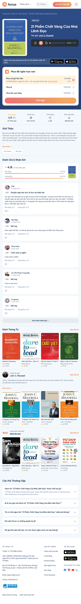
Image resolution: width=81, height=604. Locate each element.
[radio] (40, 80)
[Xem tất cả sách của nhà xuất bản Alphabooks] (5, 433)
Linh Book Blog (49, 561)
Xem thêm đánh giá (39, 320)
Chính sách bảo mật (26, 595)
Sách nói (14, 14)
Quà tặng (47, 570)
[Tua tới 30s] (46, 43)
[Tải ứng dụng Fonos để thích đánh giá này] (6, 237)
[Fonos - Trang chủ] (9, 4)
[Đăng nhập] (76, 4)
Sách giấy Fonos (50, 565)
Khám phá (24, 4)
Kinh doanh (23, 14)
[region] (40, 117)
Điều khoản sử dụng (9, 595)
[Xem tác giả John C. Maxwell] (5, 375)
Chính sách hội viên (51, 551)
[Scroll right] (76, 346)
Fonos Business (49, 575)
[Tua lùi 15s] (35, 43)
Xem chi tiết (52, 81)
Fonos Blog (48, 556)
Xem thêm (6, 146)
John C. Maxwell (46, 36)
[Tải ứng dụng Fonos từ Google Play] (70, 558)
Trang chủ (6, 14)
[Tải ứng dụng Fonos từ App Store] (70, 552)
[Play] (41, 43)
